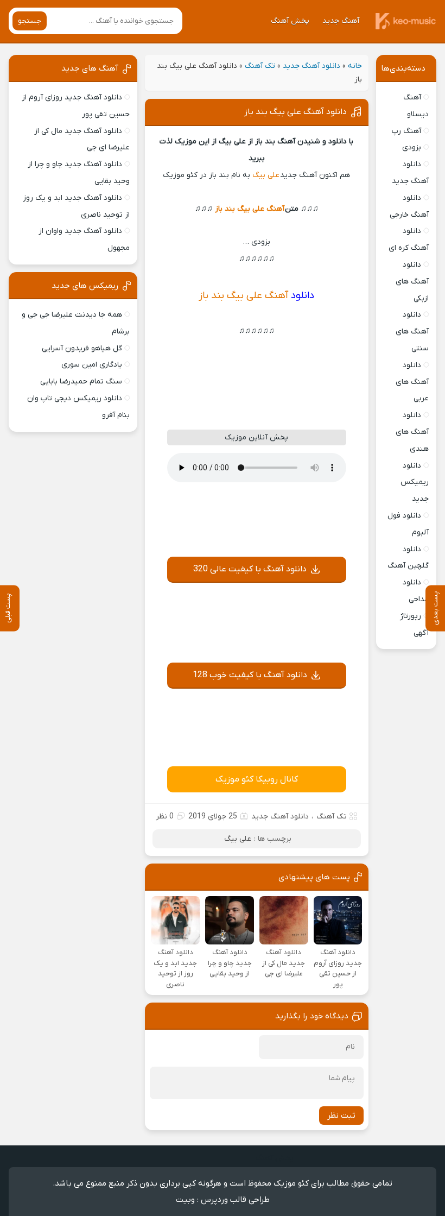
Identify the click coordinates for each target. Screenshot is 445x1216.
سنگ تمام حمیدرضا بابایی (81, 381)
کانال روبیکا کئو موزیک (256, 779)
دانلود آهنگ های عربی (412, 382)
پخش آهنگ (290, 21)
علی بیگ (265, 175)
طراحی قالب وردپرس (235, 1199)
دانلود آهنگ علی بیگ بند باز (295, 111)
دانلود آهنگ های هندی (412, 432)
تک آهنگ (260, 66)
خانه (355, 66)
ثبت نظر (341, 1115)
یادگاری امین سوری (91, 365)
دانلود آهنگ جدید (311, 66)
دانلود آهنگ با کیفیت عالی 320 (250, 569)
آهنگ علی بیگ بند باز (249, 209)
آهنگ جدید (340, 21)
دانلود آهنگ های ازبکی (412, 282)
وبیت (185, 1199)
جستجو (29, 21)
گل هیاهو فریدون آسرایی (82, 348)
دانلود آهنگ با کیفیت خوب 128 (250, 675)
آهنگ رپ (406, 131)
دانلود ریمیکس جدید (414, 483)
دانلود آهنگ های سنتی (412, 332)
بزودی (411, 147)
